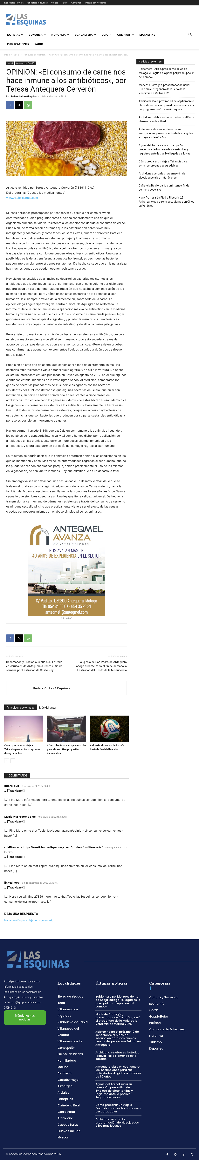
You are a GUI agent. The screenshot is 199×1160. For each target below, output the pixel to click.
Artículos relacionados (21, 707)
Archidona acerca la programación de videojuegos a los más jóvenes (162, 175)
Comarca (36, 34)
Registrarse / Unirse (14, 2)
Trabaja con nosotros (95, 2)
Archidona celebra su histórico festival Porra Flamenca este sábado (166, 119)
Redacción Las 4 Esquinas (24, 96)
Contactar (76, 2)
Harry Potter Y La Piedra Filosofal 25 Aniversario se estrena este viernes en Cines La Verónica (166, 201)
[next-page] (12, 760)
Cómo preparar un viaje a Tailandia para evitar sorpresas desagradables (22, 749)
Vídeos (54, 2)
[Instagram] (175, 1154)
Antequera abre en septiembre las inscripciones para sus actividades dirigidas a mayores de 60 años (166, 133)
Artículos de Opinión (34, 54)
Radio (65, 2)
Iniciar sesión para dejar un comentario (28, 920)
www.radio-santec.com (22, 198)
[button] (190, 35)
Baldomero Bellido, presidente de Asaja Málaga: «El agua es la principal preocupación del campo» (167, 73)
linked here (11, 882)
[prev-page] (6, 760)
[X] (19, 105)
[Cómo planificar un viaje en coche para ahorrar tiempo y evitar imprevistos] (66, 729)
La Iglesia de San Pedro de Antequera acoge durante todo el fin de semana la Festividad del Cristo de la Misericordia (101, 666)
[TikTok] (184, 1154)
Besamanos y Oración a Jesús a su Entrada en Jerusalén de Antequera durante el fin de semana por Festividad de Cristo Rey (34, 666)
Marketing (147, 34)
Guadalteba (83, 34)
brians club (11, 786)
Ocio (104, 34)
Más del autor (47, 707)
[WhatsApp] (28, 105)
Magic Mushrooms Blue (20, 816)
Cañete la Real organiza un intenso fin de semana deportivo (164, 187)
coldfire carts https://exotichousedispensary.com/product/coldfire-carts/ (53, 847)
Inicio (7, 54)
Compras (124, 34)
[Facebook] (10, 105)
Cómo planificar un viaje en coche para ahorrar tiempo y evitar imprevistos (66, 749)
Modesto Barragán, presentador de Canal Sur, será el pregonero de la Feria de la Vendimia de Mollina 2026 (164, 89)
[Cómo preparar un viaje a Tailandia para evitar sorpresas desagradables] (23, 729)
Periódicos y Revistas (37, 2)
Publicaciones (18, 44)
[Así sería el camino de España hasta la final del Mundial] (109, 729)
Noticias (13, 34)
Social (17, 54)
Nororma (58, 34)
